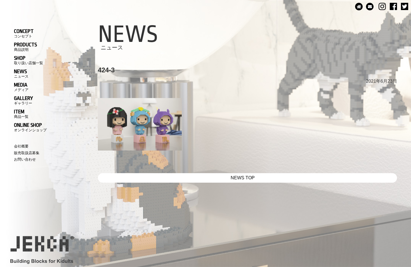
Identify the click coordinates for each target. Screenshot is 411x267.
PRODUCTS (25, 47)
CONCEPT (24, 33)
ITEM (21, 114)
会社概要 (21, 146)
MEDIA (21, 87)
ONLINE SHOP (30, 127)
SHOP (28, 60)
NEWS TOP (243, 177)
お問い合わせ (25, 159)
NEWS (21, 73)
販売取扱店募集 (26, 153)
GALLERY (23, 100)
